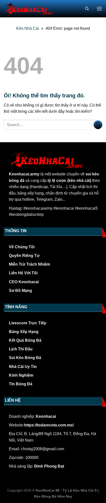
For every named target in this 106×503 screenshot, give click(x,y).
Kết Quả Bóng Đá (25, 340)
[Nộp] (98, 124)
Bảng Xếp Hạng (23, 332)
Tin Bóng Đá (20, 384)
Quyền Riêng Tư (24, 255)
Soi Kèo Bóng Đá (25, 358)
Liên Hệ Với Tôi (23, 273)
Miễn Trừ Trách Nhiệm (29, 264)
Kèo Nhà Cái (27, 28)
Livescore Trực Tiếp (27, 323)
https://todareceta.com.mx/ (49, 425)
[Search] (87, 8)
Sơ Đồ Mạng (20, 290)
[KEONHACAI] (28, 8)
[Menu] (99, 8)
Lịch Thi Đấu (21, 349)
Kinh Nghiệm (21, 375)
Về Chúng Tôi (22, 247)
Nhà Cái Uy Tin (23, 366)
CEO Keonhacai (24, 282)
